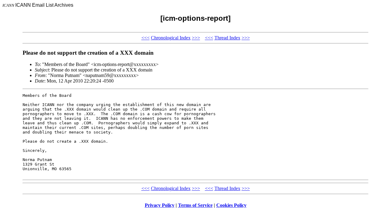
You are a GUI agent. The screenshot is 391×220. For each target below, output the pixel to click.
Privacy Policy (159, 205)
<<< (145, 37)
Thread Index (227, 37)
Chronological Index (171, 37)
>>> (196, 37)
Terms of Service (195, 205)
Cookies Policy (231, 205)
